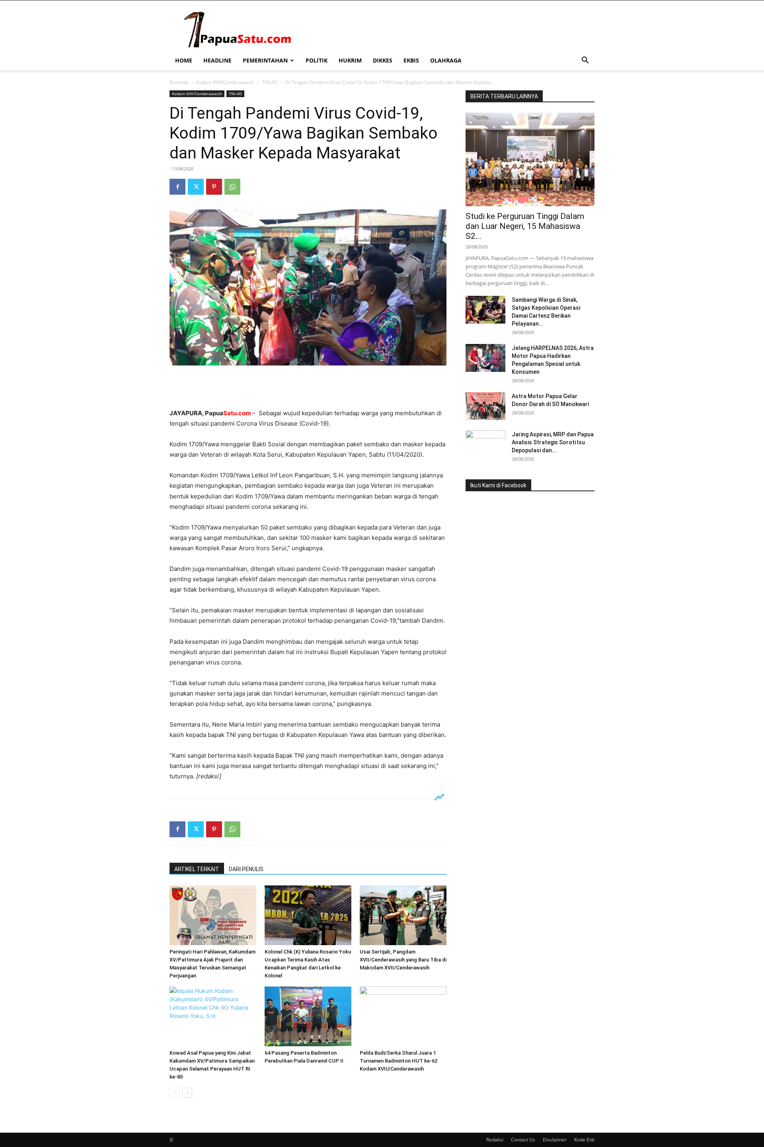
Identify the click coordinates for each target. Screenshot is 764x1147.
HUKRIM (350, 60)
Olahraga (446, 60)
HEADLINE (217, 60)
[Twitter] (196, 187)
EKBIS (411, 60)
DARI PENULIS (246, 869)
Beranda (179, 82)
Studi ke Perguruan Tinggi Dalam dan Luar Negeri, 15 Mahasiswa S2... (525, 226)
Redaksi (494, 1139)
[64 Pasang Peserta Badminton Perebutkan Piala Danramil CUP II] (308, 1016)
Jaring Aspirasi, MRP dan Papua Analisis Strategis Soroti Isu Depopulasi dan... (553, 442)
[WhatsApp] (232, 187)
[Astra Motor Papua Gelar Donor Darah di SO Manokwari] (485, 406)
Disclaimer (555, 1139)
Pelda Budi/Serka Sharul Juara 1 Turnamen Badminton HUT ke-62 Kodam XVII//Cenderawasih (398, 1061)
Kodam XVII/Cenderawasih (225, 82)
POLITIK (316, 60)
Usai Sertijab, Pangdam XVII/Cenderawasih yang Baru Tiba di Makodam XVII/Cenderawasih (403, 960)
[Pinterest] (214, 187)
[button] (584, 61)
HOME (183, 60)
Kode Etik (584, 1139)
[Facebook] (177, 187)
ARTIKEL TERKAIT (196, 869)
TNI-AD (270, 82)
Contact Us (523, 1139)
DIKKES (382, 60)
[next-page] (187, 1093)
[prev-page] (174, 1093)
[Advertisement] (308, 388)
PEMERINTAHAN (265, 60)
